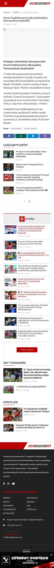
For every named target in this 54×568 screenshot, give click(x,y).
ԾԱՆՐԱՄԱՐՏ (32, 498)
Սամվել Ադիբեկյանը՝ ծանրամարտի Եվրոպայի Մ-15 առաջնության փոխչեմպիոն (31, 281)
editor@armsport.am (14, 525)
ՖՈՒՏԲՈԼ (16, 12)
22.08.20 (20, 170)
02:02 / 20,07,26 (23, 390)
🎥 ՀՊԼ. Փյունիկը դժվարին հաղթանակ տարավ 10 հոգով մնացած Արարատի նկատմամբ (32, 294)
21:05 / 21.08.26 (24, 300)
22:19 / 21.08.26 (24, 236)
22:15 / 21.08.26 (24, 247)
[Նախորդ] (25, 201)
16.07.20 (20, 193)
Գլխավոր (6, 12)
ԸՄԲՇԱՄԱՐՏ (8, 513)
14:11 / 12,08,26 (31, 381)
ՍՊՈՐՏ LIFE (31, 509)
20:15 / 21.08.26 (24, 326)
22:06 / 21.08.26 (24, 260)
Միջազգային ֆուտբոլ (30, 12)
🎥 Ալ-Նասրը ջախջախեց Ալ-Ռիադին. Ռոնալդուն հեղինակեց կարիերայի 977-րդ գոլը (33, 255)
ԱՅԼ (28, 506)
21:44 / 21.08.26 (24, 287)
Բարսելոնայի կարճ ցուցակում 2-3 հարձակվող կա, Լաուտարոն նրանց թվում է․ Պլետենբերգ (33, 320)
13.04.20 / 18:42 (10, 24)
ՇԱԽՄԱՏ (30, 502)
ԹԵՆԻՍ (6, 502)
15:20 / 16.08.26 (22, 431)
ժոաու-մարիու (31, 128)
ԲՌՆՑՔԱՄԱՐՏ (9, 509)
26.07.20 (20, 183)
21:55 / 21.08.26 (24, 274)
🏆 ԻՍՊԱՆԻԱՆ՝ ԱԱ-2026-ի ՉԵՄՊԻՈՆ (31, 387)
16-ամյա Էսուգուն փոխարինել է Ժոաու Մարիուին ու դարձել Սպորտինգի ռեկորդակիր (31, 154)
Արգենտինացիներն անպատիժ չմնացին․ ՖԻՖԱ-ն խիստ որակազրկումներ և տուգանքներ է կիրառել (33, 333)
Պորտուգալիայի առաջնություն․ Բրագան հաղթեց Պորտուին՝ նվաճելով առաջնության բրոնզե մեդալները (32, 177)
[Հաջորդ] (29, 201)
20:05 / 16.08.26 (30, 415)
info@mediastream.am (12, 537)
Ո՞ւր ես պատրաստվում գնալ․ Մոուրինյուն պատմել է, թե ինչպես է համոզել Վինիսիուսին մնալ (33, 307)
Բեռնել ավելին (27, 350)
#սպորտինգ (16, 128)
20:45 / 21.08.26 (24, 313)
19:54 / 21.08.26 (24, 339)
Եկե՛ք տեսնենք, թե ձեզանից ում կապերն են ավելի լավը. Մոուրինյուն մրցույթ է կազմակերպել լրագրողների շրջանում (33, 268)
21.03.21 (20, 160)
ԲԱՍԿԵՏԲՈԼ (8, 506)
